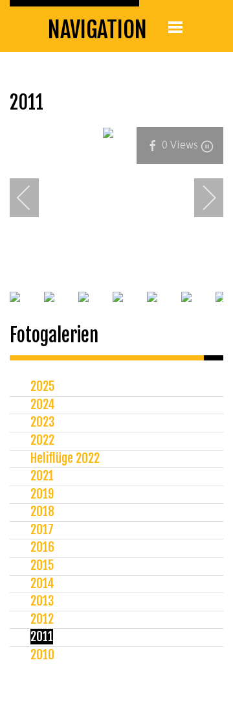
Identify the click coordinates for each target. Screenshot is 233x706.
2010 (42, 655)
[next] (200, 197)
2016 (42, 547)
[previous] (32, 197)
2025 (42, 386)
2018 (42, 511)
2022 (42, 440)
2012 (42, 619)
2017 (42, 529)
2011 (41, 636)
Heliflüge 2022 (65, 458)
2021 (42, 476)
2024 (42, 404)
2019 (42, 494)
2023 (42, 422)
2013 (42, 601)
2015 (42, 565)
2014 (42, 583)
